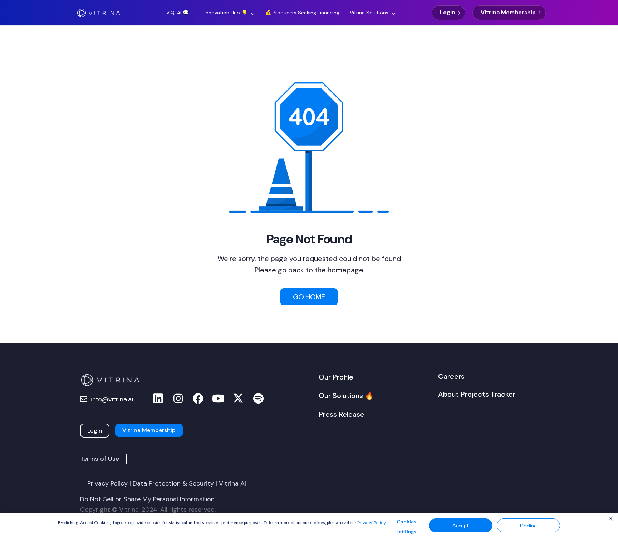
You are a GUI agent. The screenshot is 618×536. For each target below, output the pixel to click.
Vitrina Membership (508, 12)
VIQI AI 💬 (177, 12)
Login (447, 12)
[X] (238, 398)
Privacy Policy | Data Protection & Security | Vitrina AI (166, 483)
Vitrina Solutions (369, 12)
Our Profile (336, 377)
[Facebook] (198, 398)
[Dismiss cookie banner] (610, 519)
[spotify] (258, 398)
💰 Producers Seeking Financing (302, 12)
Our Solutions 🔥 (346, 395)
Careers (451, 376)
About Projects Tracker (476, 394)
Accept (460, 525)
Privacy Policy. (371, 523)
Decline (528, 525)
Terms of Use (99, 458)
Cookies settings (406, 526)
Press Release (341, 414)
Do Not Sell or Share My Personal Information (147, 499)
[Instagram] (178, 398)
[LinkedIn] (158, 398)
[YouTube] (218, 398)
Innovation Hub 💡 (226, 12)
